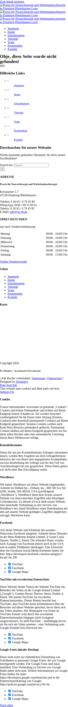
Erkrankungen (21, 103)
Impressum (38, 378)
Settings (5, 392)
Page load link (8, 385)
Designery (22, 381)
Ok (12, 392)
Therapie (18, 112)
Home (17, 94)
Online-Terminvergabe (13, 261)
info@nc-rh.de (18, 211)
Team (17, 121)
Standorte (19, 85)
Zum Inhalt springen (12, 1)
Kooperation (20, 130)
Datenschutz (54, 378)
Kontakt (18, 139)
